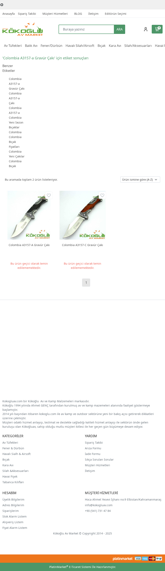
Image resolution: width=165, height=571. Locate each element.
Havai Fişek (9, 476)
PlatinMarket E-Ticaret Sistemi (70, 567)
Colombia (15, 132)
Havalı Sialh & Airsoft (16, 454)
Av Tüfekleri (10, 442)
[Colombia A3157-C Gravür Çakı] (82, 215)
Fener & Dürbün (13, 448)
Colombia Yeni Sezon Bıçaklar (16, 122)
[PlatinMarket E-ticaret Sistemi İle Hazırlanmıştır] (122, 558)
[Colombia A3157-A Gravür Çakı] (29, 215)
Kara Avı (7, 465)
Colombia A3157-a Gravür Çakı (17, 83)
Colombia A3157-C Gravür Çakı (82, 245)
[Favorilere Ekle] (48, 195)
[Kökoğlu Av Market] (22, 29)
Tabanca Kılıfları (13, 482)
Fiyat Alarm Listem (14, 528)
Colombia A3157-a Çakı (15, 98)
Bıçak (6, 459)
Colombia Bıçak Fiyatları (15, 142)
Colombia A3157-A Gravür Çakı (29, 245)
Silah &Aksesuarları (15, 471)
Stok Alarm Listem (14, 516)
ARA (120, 29)
